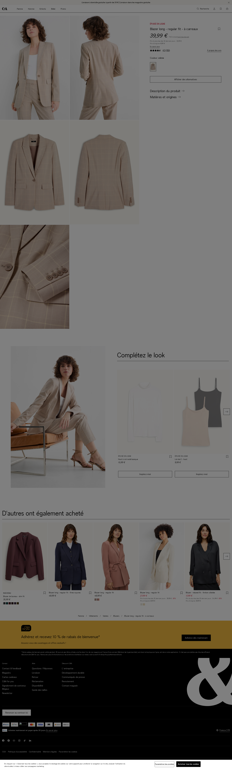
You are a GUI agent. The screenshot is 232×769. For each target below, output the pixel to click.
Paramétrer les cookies (164, 764)
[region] (116, 764)
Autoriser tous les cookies (188, 764)
